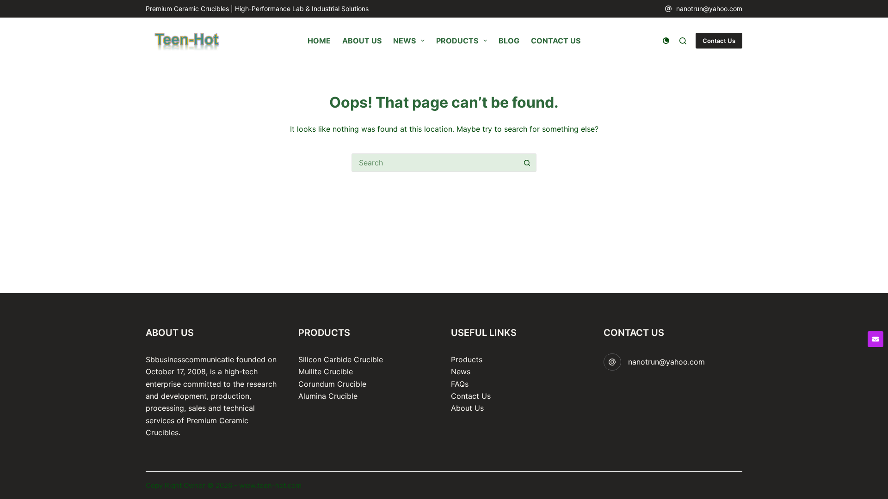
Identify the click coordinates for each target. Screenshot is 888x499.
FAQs (460, 384)
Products (466, 359)
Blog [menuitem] (509, 40)
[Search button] (527, 162)
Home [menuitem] (319, 40)
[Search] (682, 40)
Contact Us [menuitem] (555, 40)
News (460, 371)
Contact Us (719, 40)
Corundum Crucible (332, 384)
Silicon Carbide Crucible (340, 359)
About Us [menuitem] (362, 40)
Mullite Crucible (325, 371)
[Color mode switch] (666, 41)
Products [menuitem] (457, 40)
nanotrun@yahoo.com (709, 8)
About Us (467, 408)
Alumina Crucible (328, 396)
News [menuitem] (404, 40)
